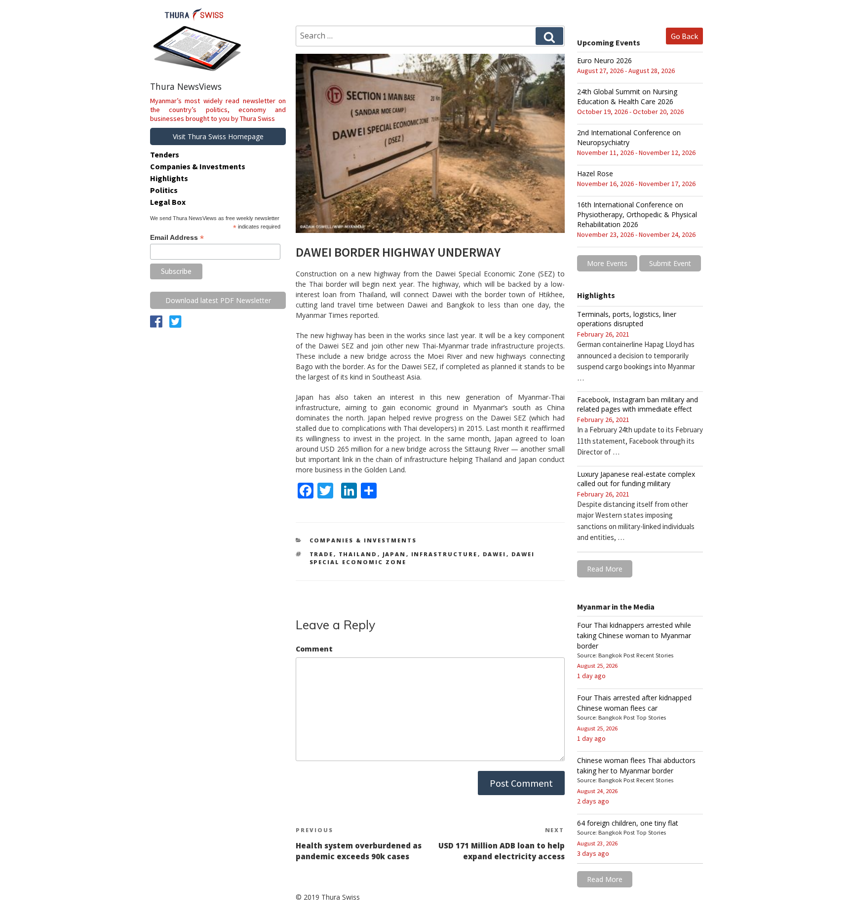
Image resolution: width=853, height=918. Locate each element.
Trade (322, 554)
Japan (394, 554)
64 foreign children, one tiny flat (627, 823)
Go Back (684, 36)
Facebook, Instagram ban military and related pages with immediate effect (637, 404)
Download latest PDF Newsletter (218, 300)
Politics (164, 190)
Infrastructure (444, 554)
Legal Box (168, 202)
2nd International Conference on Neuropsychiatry (629, 137)
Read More (604, 569)
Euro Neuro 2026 (604, 60)
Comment (314, 648)
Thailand (358, 554)
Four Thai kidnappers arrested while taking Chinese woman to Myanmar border (634, 635)
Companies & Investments (363, 540)
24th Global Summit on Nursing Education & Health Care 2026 (627, 96)
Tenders (164, 154)
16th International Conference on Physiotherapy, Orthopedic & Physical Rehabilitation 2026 (637, 214)
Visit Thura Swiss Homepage (218, 136)
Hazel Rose (595, 173)
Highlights (169, 178)
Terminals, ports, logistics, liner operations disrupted (626, 318)
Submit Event (670, 263)
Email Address (177, 237)
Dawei (494, 554)
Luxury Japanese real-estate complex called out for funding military (636, 478)
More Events (607, 263)
